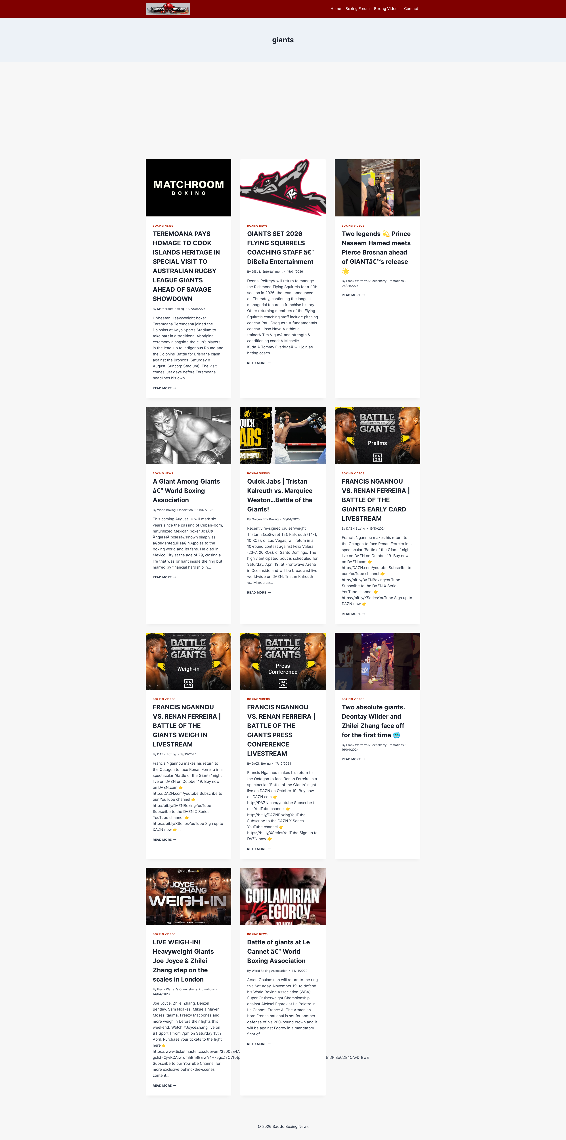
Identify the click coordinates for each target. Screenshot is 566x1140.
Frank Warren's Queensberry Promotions (375, 281)
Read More (164, 388)
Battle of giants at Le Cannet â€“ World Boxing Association (278, 951)
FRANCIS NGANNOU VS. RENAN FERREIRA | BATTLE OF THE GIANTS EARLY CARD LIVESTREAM (376, 500)
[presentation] (188, 187)
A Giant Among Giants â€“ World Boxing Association (186, 491)
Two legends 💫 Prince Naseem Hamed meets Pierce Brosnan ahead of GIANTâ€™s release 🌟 (376, 252)
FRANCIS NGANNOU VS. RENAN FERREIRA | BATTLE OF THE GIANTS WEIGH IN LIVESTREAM (187, 725)
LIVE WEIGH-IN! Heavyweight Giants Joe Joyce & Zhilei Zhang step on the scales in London (183, 960)
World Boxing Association (175, 510)
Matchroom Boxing (170, 309)
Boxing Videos (387, 8)
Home (336, 8)
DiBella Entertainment (267, 271)
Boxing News (163, 225)
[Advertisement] (283, 111)
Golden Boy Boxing (265, 519)
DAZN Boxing (355, 528)
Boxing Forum (358, 8)
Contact (411, 8)
